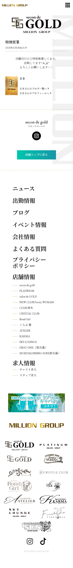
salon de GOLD (28, 296)
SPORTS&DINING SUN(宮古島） (40, 353)
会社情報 (23, 237)
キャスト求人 (27, 369)
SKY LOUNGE (28, 342)
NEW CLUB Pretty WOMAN (36, 302)
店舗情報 (23, 277)
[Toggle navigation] (67, 5)
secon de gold (27, 285)
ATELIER (25, 330)
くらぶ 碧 (25, 325)
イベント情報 (29, 225)
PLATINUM (26, 291)
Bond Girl (24, 319)
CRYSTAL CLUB (29, 313)
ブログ (20, 213)
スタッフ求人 (27, 375)
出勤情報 (23, 201)
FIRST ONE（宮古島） (33, 347)
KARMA (24, 336)
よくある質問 (29, 249)
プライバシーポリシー (29, 263)
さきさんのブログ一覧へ (33, 88)
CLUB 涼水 (26, 308)
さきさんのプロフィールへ (34, 93)
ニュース (23, 188)
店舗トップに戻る (36, 155)
